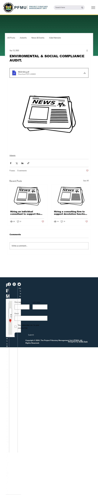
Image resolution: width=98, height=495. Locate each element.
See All (86, 181)
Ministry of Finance (7, 462)
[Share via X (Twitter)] (16, 163)
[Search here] (82, 7)
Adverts (23, 38)
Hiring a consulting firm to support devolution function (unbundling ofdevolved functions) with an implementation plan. (70, 212)
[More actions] (87, 50)
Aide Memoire (55, 38)
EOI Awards (7, 429)
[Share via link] (28, 163)
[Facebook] (9, 284)
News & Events (37, 38)
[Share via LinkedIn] (22, 163)
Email (17, 313)
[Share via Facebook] (11, 163)
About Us (7, 377)
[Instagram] (14, 284)
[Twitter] (19, 284)
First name (18, 302)
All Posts (11, 38)
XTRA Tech (83, 342)
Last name (36, 302)
